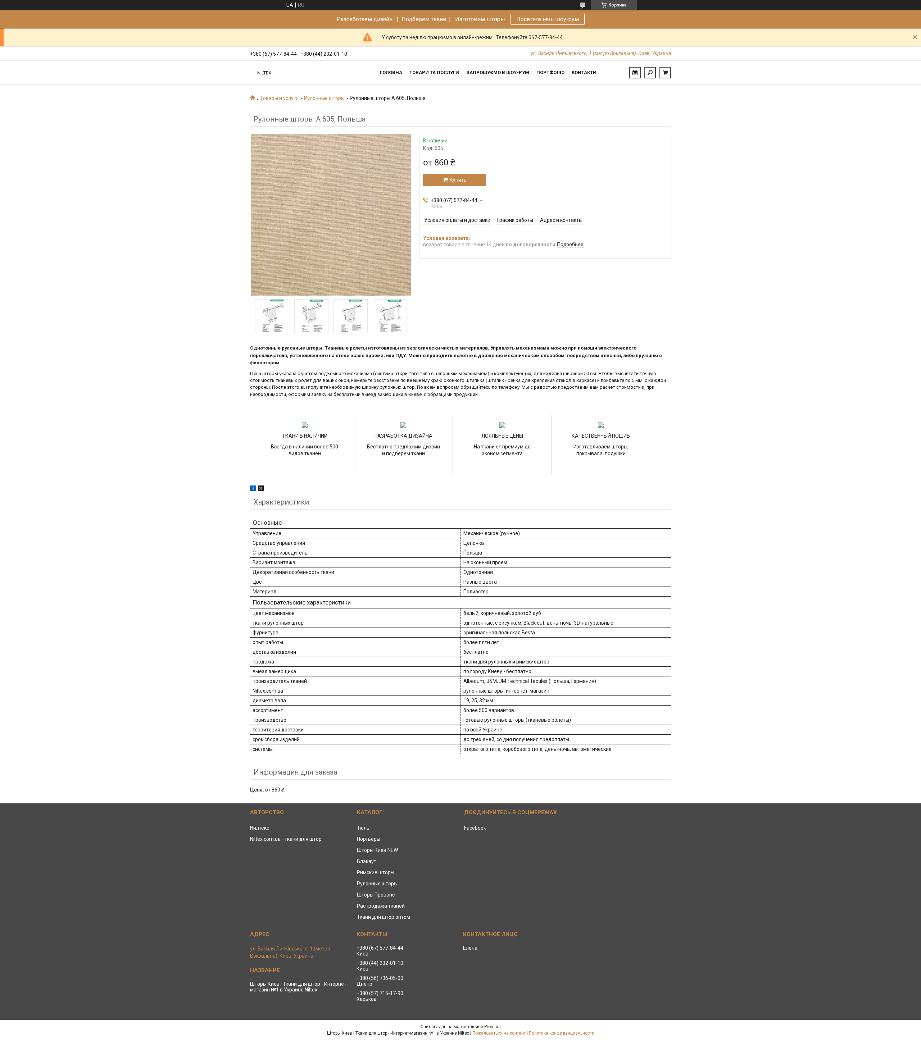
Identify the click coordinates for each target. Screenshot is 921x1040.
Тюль (363, 828)
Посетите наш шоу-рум (547, 19)
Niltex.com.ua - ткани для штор (286, 839)
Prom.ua (492, 1026)
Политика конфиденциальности (561, 1033)
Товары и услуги (279, 98)
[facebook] (253, 489)
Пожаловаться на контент (499, 1033)
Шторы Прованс (376, 895)
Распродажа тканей (381, 906)
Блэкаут (366, 861)
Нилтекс (259, 828)
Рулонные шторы (324, 98)
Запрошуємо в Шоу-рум (497, 72)
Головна (391, 72)
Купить (458, 180)
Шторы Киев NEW (377, 850)
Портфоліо (550, 72)
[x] (261, 489)
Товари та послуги (434, 72)
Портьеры (368, 839)
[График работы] (635, 72)
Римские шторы (375, 872)
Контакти (584, 72)
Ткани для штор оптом (383, 917)
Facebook (475, 828)
